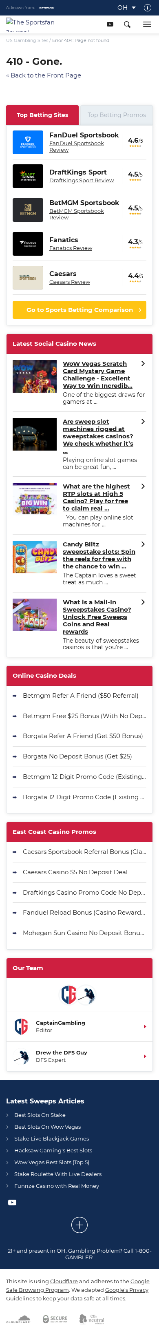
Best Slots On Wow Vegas (47, 1126)
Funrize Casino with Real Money (56, 1186)
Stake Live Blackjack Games (51, 1138)
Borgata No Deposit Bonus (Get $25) (77, 756)
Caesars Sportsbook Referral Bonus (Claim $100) (84, 852)
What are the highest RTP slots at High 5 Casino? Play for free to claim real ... (96, 497)
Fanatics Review (70, 248)
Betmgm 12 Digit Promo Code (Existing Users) (84, 776)
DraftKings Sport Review (81, 180)
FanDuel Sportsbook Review (76, 146)
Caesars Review (69, 282)
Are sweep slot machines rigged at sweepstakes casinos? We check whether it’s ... (98, 436)
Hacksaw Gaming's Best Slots (53, 1150)
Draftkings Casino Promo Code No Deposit (84, 892)
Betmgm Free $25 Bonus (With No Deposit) (84, 716)
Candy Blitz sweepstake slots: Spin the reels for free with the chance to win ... (99, 555)
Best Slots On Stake (40, 1115)
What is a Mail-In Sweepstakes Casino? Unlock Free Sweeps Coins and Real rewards (97, 617)
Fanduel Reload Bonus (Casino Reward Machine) (84, 912)
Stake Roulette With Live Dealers (58, 1174)
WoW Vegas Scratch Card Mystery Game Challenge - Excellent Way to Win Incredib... (97, 374)
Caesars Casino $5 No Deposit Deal (75, 872)
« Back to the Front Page (43, 75)
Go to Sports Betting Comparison (79, 310)
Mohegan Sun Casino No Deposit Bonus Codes (84, 933)
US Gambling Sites (27, 40)
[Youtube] (110, 24)
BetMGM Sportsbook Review (76, 214)
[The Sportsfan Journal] (35, 24)
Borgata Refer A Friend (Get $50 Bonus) (83, 736)
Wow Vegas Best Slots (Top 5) (51, 1162)
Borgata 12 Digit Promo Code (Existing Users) (84, 797)
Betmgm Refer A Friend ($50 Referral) (81, 695)
